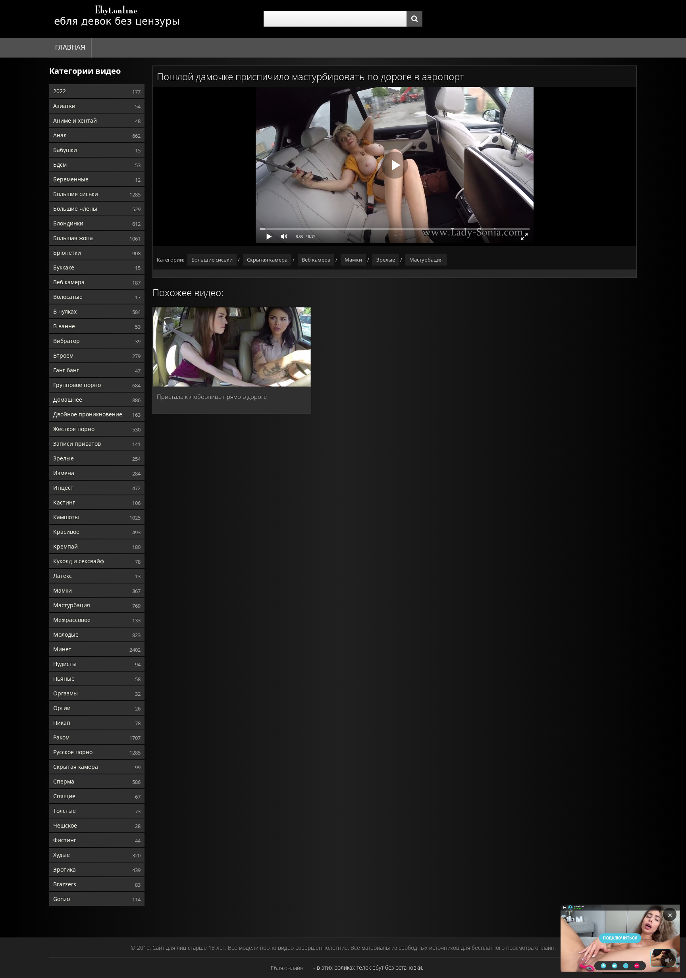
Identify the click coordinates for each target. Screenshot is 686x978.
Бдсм (60, 164)
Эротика (64, 869)
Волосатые (68, 296)
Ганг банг (66, 370)
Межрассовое (72, 620)
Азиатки (64, 106)
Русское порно (72, 752)
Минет (62, 649)
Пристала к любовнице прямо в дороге (212, 396)
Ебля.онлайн (287, 968)
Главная (70, 47)
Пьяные (64, 678)
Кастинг (64, 502)
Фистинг (64, 840)
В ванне (64, 326)
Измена (63, 473)
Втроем (63, 355)
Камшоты (66, 517)
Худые (61, 855)
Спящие (64, 796)
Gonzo (61, 899)
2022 (59, 91)
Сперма (63, 781)
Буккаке (63, 267)
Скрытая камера (75, 766)
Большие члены (75, 208)
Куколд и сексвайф (78, 561)
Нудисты (65, 664)
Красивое (66, 531)
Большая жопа (73, 238)
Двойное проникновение (87, 414)
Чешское (65, 825)
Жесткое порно (73, 429)
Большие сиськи (75, 194)
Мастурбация (71, 605)
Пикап (61, 722)
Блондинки (68, 223)
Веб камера (69, 282)
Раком (61, 737)
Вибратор (66, 341)
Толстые (64, 810)
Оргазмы (65, 693)
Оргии (62, 708)
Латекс (62, 575)
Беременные (71, 179)
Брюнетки (67, 252)
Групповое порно (77, 385)
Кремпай (65, 546)
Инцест (63, 487)
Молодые (66, 634)
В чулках (65, 311)
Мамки (62, 590)
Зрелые (63, 458)
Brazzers (64, 884)
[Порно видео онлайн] (116, 19)
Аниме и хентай (75, 120)
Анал (60, 135)
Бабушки (65, 150)
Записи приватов (77, 443)
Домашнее (67, 399)
